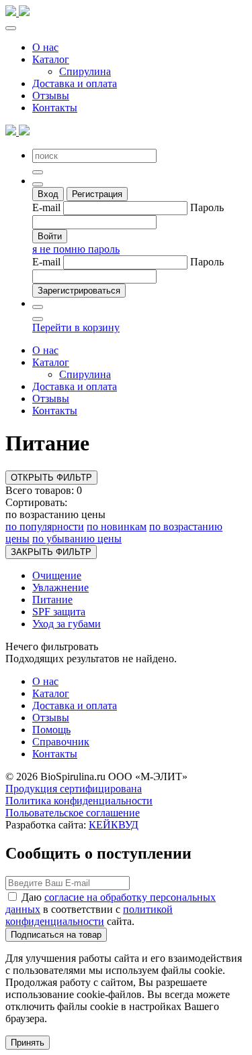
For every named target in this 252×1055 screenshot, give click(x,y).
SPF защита (58, 611)
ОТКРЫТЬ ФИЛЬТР (51, 478)
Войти (50, 236)
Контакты (54, 107)
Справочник (60, 741)
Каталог (50, 59)
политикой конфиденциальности (89, 915)
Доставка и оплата (74, 83)
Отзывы (50, 95)
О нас (45, 47)
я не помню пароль (76, 249)
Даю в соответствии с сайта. (110, 909)
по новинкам (116, 526)
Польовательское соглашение (72, 812)
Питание (52, 599)
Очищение (56, 575)
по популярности (44, 526)
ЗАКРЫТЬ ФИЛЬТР (51, 552)
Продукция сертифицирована (73, 788)
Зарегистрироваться (79, 291)
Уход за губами (66, 623)
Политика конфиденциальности (79, 800)
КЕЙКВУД (113, 824)
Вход (48, 194)
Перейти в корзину (76, 327)
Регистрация (97, 194)
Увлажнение (60, 587)
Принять (27, 1043)
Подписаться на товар (56, 935)
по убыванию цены (77, 538)
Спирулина (85, 71)
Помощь (51, 729)
